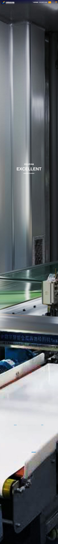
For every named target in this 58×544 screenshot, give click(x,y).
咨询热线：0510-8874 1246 (41, 2)
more (42, 424)
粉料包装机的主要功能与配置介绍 (26, 425)
